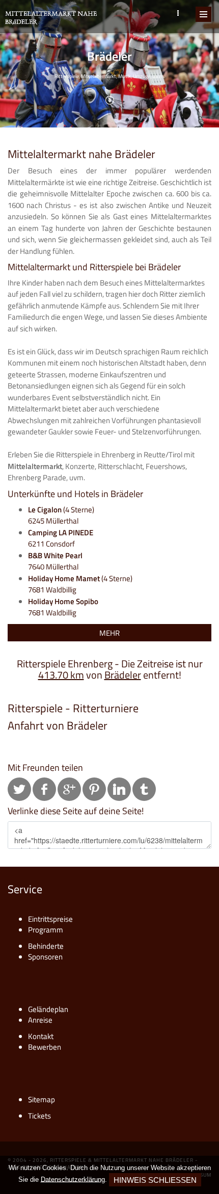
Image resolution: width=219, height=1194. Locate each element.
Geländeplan (48, 1009)
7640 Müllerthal (55, 561)
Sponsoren (45, 957)
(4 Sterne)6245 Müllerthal (61, 515)
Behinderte (46, 946)
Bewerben (44, 1047)
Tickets (39, 1116)
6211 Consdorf (60, 538)
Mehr (109, 633)
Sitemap (41, 1099)
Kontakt (40, 1036)
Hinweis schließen (155, 1180)
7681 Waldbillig (63, 607)
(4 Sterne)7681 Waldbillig (80, 584)
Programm (45, 930)
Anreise (40, 1020)
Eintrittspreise (50, 919)
